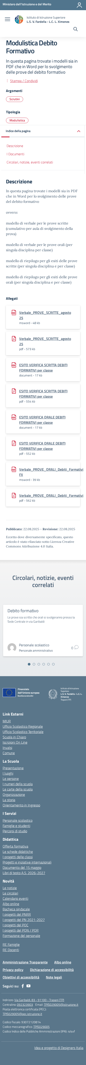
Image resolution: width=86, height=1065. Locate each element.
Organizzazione (14, 794)
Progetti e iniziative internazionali (27, 862)
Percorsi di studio (15, 831)
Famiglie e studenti (16, 825)
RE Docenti (11, 949)
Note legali (54, 977)
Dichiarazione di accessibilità (52, 969)
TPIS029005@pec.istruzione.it (22, 1013)
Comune (9, 753)
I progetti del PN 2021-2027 (24, 919)
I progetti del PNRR (17, 914)
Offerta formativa (15, 846)
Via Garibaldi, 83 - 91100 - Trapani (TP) (39, 1000)
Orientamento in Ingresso (21, 805)
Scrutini (14, 99)
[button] (43, 131)
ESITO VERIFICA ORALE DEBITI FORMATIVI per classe (42, 419)
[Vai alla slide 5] (48, 664)
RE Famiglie (11, 944)
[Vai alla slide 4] (43, 664)
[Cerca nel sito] (75, 30)
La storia (9, 799)
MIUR (7, 721)
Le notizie (10, 887)
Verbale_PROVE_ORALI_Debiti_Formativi (51, 495)
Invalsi (7, 747)
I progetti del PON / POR (21, 930)
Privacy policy (13, 969)
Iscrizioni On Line (15, 742)
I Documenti (15, 154)
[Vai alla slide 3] (38, 664)
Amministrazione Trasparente (25, 962)
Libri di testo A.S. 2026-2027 (24, 872)
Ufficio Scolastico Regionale (23, 726)
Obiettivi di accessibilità (21, 977)
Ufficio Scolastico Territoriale (23, 731)
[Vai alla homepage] (19, 20)
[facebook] (23, 986)
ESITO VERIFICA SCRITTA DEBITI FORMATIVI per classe (43, 367)
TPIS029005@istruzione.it (61, 1004)
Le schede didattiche (18, 851)
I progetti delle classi (18, 857)
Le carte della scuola (18, 789)
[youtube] (28, 986)
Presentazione (13, 768)
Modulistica (17, 120)
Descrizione (15, 145)
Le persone (11, 778)
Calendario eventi (15, 898)
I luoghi (8, 773)
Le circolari (10, 893)
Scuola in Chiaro (14, 737)
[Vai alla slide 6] (53, 664)
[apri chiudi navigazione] (7, 19)
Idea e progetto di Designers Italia (58, 1047)
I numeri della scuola (18, 784)
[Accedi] (79, 5)
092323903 (25, 1004)
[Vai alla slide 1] (29, 664)
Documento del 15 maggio (22, 867)
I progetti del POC (15, 925)
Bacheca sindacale (16, 909)
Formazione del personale (21, 935)
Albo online (11, 903)
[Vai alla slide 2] (34, 664)
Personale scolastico (17, 820)
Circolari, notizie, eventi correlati (30, 162)
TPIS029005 (41, 1026)
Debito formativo (23, 610)
